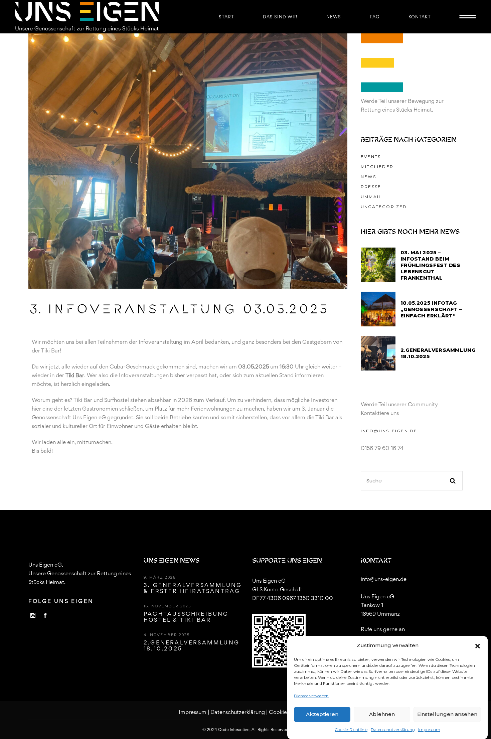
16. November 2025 (167, 606)
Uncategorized (384, 206)
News (368, 176)
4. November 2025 (167, 634)
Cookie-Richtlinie (351, 729)
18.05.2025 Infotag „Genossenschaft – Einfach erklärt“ (431, 309)
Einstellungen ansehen (447, 714)
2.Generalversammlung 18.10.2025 (191, 645)
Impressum (429, 729)
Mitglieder (377, 166)
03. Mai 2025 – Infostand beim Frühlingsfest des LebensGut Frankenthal (430, 265)
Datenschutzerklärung (393, 729)
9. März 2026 (160, 577)
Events (371, 156)
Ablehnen (382, 714)
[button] (477, 645)
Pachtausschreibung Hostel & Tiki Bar (186, 616)
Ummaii (370, 196)
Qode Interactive (234, 729)
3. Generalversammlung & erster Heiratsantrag (193, 588)
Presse (371, 186)
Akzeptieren (322, 714)
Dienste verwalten (311, 695)
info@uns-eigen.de (389, 430)
